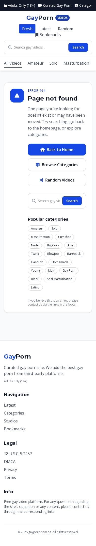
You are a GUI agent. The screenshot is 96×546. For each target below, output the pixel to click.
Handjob (37, 262)
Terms (10, 477)
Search (78, 47)
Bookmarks (50, 34)
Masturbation (76, 63)
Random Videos (60, 180)
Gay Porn (69, 270)
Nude (35, 245)
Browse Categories (60, 164)
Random (65, 28)
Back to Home (60, 149)
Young (35, 270)
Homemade (60, 262)
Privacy (10, 469)
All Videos (13, 63)
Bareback (73, 254)
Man (51, 270)
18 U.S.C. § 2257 (18, 453)
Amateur (36, 63)
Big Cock (53, 245)
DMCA (10, 461)
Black (34, 279)
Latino (35, 287)
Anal (70, 245)
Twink (35, 254)
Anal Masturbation (59, 279)
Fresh (27, 28)
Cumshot (64, 237)
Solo (53, 63)
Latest (45, 28)
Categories (14, 413)
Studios (11, 421)
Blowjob (53, 254)
